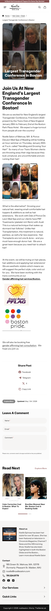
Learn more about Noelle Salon (32, 555)
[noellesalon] (15, 7)
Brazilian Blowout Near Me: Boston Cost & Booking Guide (35, 506)
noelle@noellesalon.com (18, 571)
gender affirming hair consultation (19, 345)
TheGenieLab (40, 608)
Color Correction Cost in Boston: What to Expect (11, 506)
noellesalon (23, 608)
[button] (5, 7)
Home (7, 16)
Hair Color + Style (18, 16)
